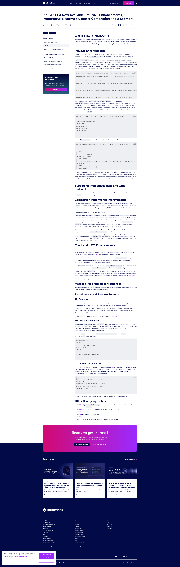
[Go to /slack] (126, 556)
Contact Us (113, 3)
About (108, 519)
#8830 (79, 417)
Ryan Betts (45, 25)
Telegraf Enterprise (47, 526)
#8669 (116, 316)
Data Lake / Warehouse (48, 530)
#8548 (79, 409)
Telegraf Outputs (78, 546)
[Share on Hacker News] (120, 25)
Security (120, 563)
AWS (76, 540)
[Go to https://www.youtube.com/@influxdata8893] (116, 556)
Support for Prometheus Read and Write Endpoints (54, 50)
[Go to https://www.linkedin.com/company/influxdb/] (121, 556)
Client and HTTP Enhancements (52, 58)
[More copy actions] (135, 25)
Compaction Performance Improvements (54, 54)
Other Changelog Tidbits (50, 68)
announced (80, 193)
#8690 (79, 419)
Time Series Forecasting (48, 542)
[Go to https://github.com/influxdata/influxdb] (124, 556)
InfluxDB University (79, 532)
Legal (115, 563)
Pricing (95, 3)
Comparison (134, 563)
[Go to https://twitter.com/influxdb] (118, 556)
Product (45, 33)
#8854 (79, 414)
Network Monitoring (47, 546)
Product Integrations (79, 542)
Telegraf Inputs (78, 544)
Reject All (47, 557)
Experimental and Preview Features (52, 64)
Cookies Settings (46, 561)
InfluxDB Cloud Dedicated (49, 524)
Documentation (78, 528)
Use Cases (45, 536)
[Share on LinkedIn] (118, 25)
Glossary (77, 548)
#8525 (95, 255)
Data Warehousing (47, 544)
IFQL (112, 367)
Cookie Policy (126, 563)
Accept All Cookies (47, 554)
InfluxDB (45, 519)
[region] (29, 558)
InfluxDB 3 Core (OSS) (80, 536)
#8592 (79, 412)
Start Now (128, 3)
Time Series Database (48, 540)
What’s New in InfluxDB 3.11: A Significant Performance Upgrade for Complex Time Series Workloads (121, 485)
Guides (76, 519)
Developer (52, 33)
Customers (77, 523)
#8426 (79, 405)
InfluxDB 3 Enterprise (47, 521)
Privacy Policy (23, 556)
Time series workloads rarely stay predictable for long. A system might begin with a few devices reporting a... (120, 490)
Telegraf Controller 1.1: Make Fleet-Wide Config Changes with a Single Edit (89, 485)
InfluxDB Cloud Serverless (49, 523)
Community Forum (79, 534)
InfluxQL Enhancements (50, 46)
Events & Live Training (80, 530)
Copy (135, 72)
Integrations (45, 528)
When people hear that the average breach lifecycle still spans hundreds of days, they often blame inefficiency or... (58, 490)
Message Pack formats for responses (53, 61)
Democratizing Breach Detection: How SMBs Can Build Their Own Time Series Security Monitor (57, 485)
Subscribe (55, 89)
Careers (108, 521)
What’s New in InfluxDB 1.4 (50, 42)
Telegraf (76, 538)
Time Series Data (47, 538)
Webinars (77, 526)
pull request (132, 275)
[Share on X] (116, 25)
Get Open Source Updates (81, 444)
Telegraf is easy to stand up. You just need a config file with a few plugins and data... (89, 490)
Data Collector (46, 532)
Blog (76, 521)
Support (77, 524)
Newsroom (109, 524)
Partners (109, 523)
